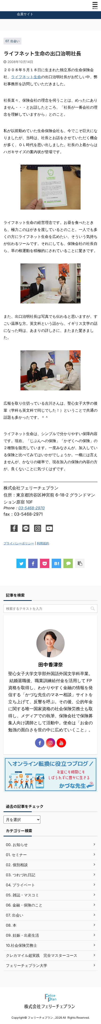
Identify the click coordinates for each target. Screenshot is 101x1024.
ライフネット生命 (26, 76)
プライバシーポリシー (19, 543)
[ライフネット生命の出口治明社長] (56, 563)
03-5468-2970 (31, 508)
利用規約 (43, 543)
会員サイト (25, 14)
